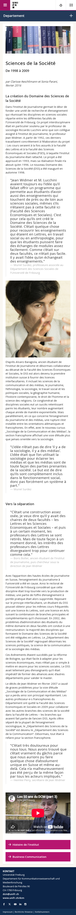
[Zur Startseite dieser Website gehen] (15, 5)
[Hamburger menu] (5, 5)
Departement (13, 15)
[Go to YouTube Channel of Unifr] (15, 904)
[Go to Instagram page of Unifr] (25, 904)
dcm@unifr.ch (11, 894)
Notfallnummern (42, 912)
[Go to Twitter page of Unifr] (9, 904)
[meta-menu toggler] (71, 5)
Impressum (8, 912)
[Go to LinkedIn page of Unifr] (20, 904)
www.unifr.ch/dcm (13, 898)
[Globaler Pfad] (61, 5)
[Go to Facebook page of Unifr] (4, 904)
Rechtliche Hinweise (24, 912)
